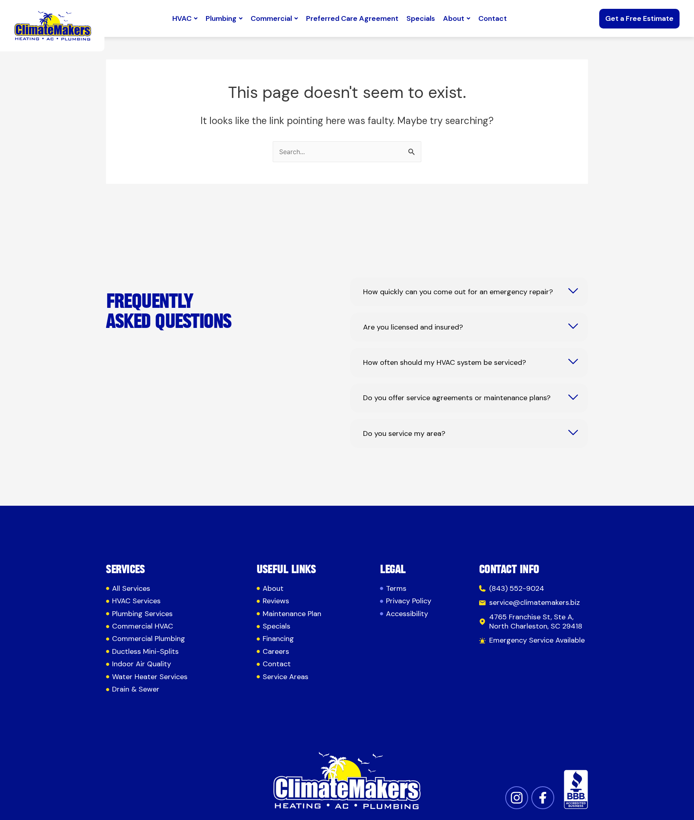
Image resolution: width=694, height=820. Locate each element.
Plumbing (221, 18)
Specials (420, 18)
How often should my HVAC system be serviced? (444, 362)
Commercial (271, 18)
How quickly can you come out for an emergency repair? (458, 292)
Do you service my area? (404, 433)
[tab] (469, 291)
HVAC (182, 18)
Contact (492, 18)
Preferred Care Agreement (352, 18)
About (453, 18)
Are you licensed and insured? (413, 327)
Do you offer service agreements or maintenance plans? (457, 398)
